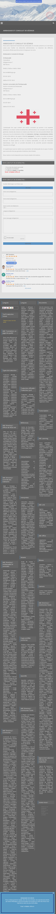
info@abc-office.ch (29, 906)
